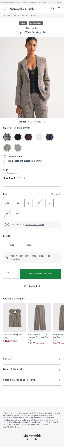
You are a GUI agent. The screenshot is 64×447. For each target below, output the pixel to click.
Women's (7, 16)
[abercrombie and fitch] (21, 8)
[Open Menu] (3, 9)
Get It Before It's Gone (40, 274)
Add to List (34, 286)
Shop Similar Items (34, 225)
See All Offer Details (12, 427)
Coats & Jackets (21, 16)
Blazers (34, 16)
